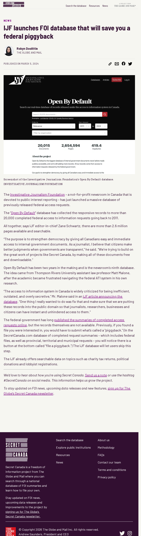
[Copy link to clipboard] (110, 64)
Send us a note (96, 375)
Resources (94, 5)
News (105, 5)
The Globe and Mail (29, 52)
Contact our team (109, 462)
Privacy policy (107, 477)
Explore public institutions (73, 447)
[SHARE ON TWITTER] (130, 64)
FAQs (101, 455)
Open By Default (23, 213)
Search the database (76, 5)
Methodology (106, 447)
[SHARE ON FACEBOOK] (123, 64)
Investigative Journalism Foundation (37, 194)
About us (104, 440)
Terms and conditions (112, 470)
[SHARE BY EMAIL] (117, 64)
